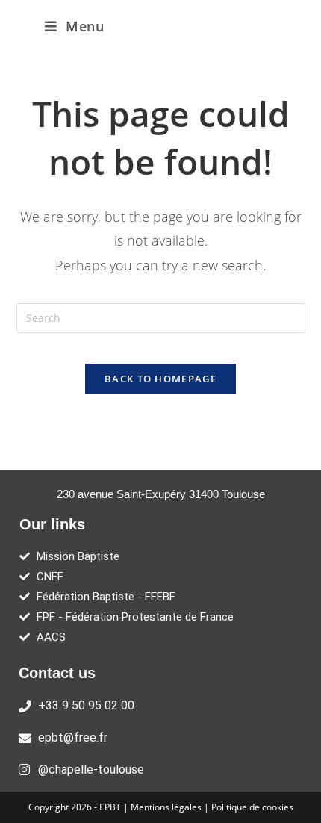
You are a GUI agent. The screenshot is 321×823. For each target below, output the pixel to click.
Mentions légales (167, 807)
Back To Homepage (160, 378)
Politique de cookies (252, 807)
